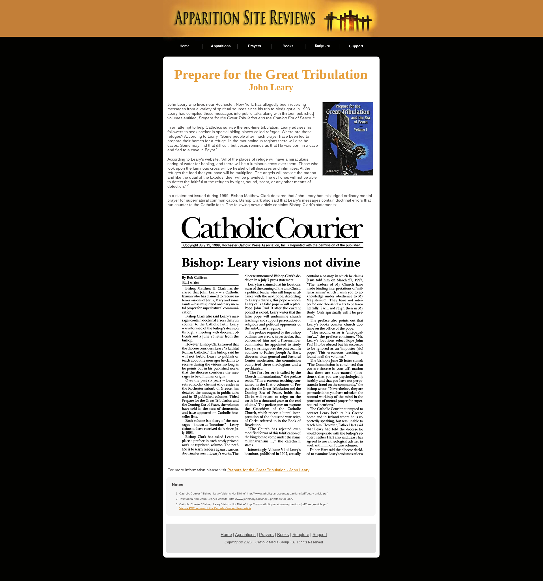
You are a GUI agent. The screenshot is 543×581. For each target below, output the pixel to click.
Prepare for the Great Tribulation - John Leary (268, 470)
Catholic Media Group (272, 542)
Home (226, 534)
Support (320, 534)
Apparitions (245, 534)
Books (283, 534)
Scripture (300, 534)
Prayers (266, 534)
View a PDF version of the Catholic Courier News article (215, 508)
